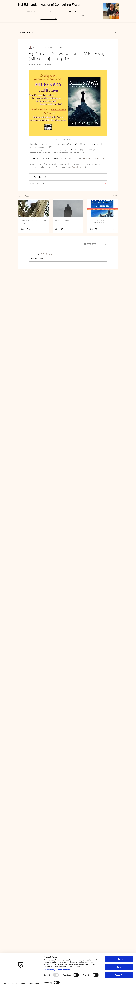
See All (115, 195)
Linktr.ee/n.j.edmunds (49, 19)
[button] (115, 33)
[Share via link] (45, 177)
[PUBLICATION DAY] (68, 208)
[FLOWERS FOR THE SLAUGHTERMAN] (102, 208)
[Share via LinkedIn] (40, 177)
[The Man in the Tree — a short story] (33, 208)
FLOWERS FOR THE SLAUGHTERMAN (98, 221)
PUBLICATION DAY (63, 220)
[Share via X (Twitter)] (35, 177)
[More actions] (106, 47)
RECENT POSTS (25, 33)
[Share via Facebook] (30, 177)
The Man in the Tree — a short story (33, 221)
